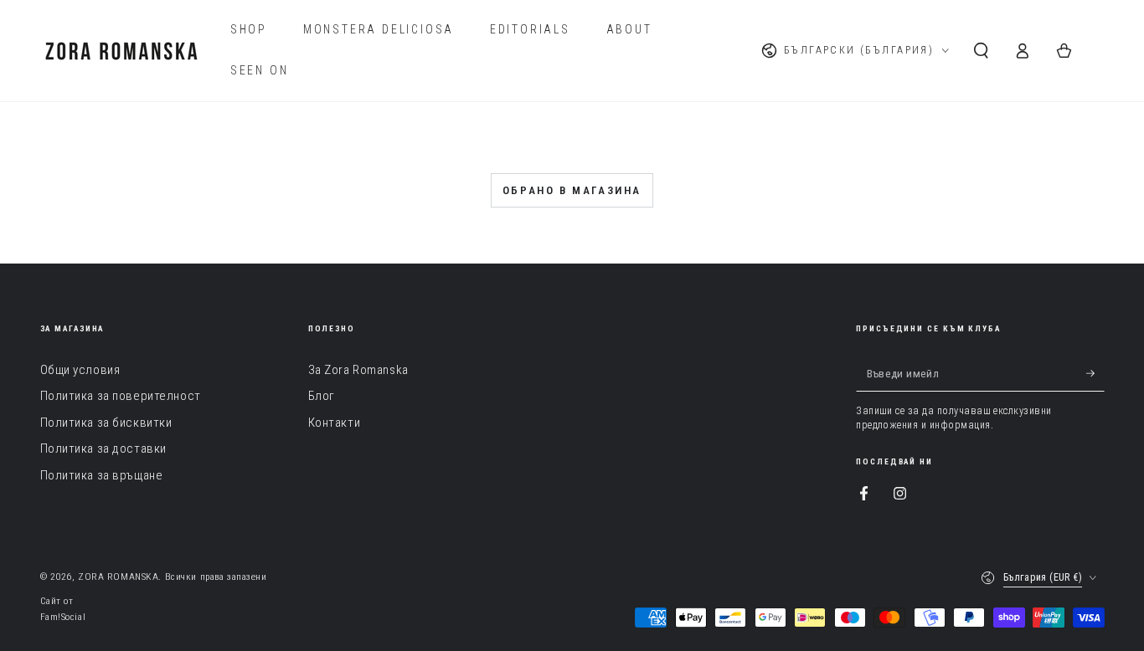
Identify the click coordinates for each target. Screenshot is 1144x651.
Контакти (334, 422)
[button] (981, 51)
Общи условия (80, 369)
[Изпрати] (1095, 374)
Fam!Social (63, 617)
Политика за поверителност (120, 395)
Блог (321, 395)
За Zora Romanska (358, 369)
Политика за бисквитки (106, 422)
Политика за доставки (103, 448)
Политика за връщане (101, 475)
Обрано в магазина (572, 190)
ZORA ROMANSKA (118, 576)
